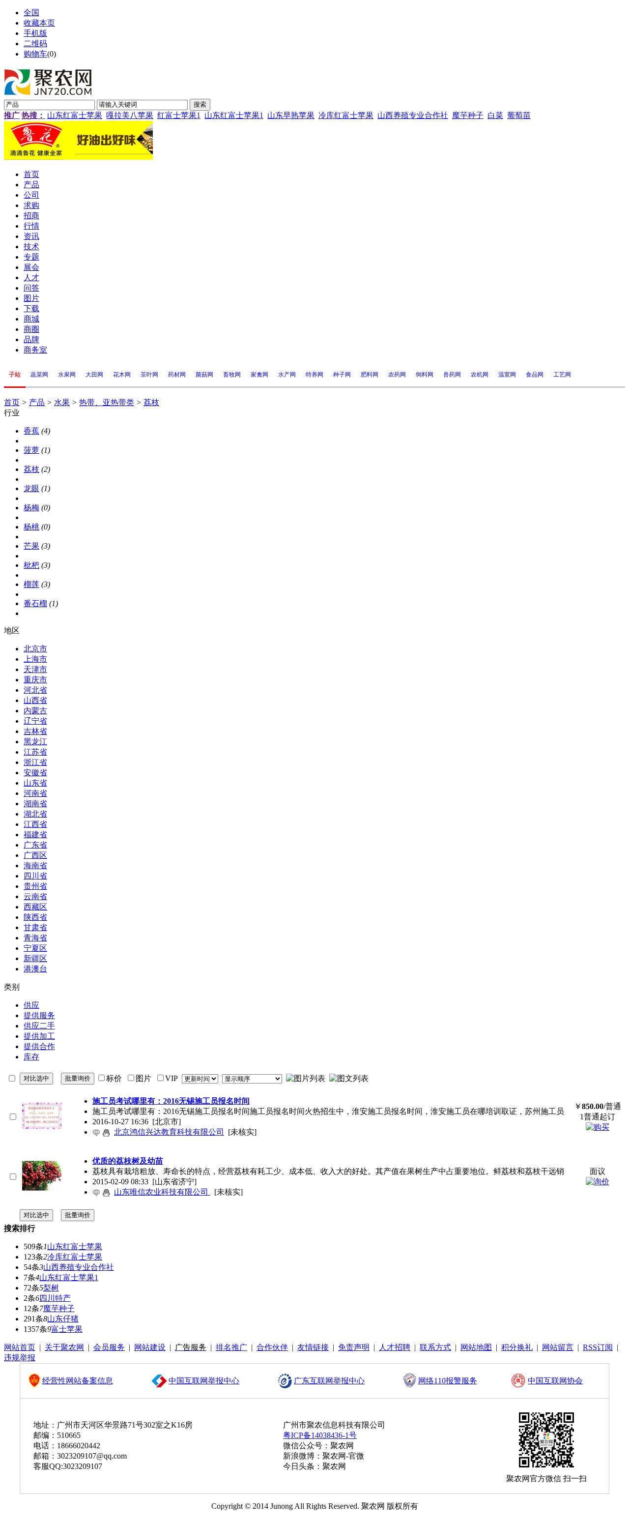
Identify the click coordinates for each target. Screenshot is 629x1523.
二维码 (35, 43)
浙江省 (35, 762)
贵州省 (35, 886)
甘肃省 (35, 927)
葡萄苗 (519, 115)
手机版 (35, 33)
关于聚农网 (64, 1347)
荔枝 (151, 402)
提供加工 (39, 1036)
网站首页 (19, 1347)
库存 (31, 1057)
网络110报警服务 (447, 1381)
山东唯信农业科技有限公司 (162, 1192)
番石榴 (35, 603)
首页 (12, 402)
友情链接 (313, 1347)
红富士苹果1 (178, 115)
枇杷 (31, 565)
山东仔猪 (63, 1319)
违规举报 (19, 1357)
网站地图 (476, 1347)
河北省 (35, 690)
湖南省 (35, 803)
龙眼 (31, 488)
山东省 (35, 783)
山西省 (35, 700)
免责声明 (354, 1347)
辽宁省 (35, 721)
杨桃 (31, 527)
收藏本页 (39, 23)
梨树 (51, 1288)
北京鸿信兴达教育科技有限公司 (169, 1132)
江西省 (35, 824)
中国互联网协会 (555, 1381)
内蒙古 (35, 710)
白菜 (495, 115)
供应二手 (39, 1026)
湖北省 (35, 814)
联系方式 (435, 1347)
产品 (37, 402)
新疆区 (35, 958)
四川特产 (55, 1298)
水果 (62, 402)
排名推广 (231, 1347)
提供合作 (39, 1046)
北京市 (35, 648)
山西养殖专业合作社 (412, 115)
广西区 (35, 855)
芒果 (31, 546)
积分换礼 (517, 1347)
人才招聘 (394, 1347)
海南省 (35, 865)
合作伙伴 (272, 1347)
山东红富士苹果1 (233, 115)
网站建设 (150, 1347)
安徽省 (35, 772)
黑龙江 (35, 741)
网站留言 (557, 1347)
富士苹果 (67, 1329)
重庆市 (35, 679)
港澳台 (35, 969)
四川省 (35, 876)
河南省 (35, 793)
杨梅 (31, 507)
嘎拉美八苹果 (129, 115)
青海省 (35, 938)
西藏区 (35, 907)
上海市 (35, 659)
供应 (31, 1005)
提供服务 (39, 1015)
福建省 (35, 834)
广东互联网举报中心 (329, 1381)
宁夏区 (35, 948)
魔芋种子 (468, 115)
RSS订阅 (598, 1347)
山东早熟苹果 (290, 115)
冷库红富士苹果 (345, 115)
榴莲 (31, 584)
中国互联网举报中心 (204, 1381)
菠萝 (31, 450)
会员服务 (109, 1347)
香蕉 (31, 431)
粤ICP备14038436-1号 (320, 1435)
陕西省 (35, 917)
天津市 (35, 669)
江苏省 (35, 752)
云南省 (35, 896)
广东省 (35, 845)
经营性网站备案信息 (77, 1381)
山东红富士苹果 (74, 115)
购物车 (35, 54)
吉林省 (35, 731)
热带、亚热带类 (106, 402)
